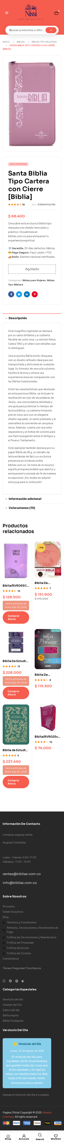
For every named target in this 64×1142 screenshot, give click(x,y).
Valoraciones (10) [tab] (22, 508)
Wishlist (56, 1139)
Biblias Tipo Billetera (44, 41)
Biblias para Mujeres (34, 280)
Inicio (6, 41)
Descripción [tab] (18, 318)
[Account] (24, 1136)
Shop (8, 1139)
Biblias (21, 41)
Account (24, 1139)
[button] (51, 66)
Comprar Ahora (13, 617)
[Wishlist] (56, 1136)
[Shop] (8, 1136)
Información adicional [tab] (25, 499)
